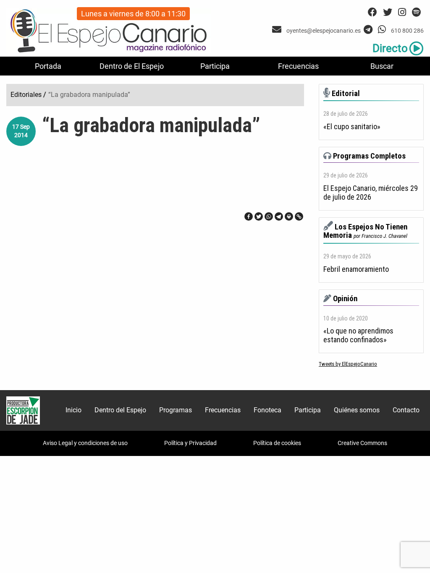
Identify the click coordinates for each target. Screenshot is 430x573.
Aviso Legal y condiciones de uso (85, 443)
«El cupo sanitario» (351, 126)
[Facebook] (248, 216)
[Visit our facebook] (372, 12)
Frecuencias (298, 66)
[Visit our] (277, 29)
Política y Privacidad (190, 443)
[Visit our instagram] (402, 12)
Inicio (73, 410)
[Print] (289, 216)
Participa (215, 66)
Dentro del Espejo (120, 410)
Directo (390, 48)
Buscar (381, 66)
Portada (48, 66)
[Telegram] (279, 216)
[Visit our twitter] (387, 12)
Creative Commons (362, 443)
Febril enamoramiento (356, 269)
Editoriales (26, 95)
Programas (175, 410)
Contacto (406, 410)
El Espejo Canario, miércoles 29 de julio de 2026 (370, 192)
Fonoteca (267, 410)
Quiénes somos (357, 410)
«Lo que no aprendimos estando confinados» (358, 335)
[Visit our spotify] (416, 12)
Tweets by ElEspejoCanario (348, 364)
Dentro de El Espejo (132, 66)
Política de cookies (277, 443)
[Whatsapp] (269, 216)
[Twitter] (258, 216)
